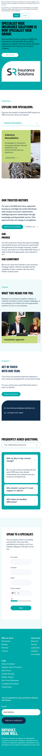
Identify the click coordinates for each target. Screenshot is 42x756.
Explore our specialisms (12, 227)
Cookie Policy (7, 687)
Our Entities (35, 654)
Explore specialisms (11, 394)
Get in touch (10, 55)
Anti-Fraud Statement (10, 680)
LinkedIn (34, 651)
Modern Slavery (8, 677)
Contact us (30, 227)
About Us (34, 641)
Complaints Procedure (10, 684)
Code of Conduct (8, 664)
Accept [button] (16, 15)
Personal (5, 648)
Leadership (35, 648)
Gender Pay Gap (8, 674)
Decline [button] (25, 15)
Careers (34, 644)
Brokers (5, 644)
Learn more (10, 158)
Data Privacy (6, 670)
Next (21, 608)
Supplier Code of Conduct (12, 667)
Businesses (6, 641)
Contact (5, 651)
